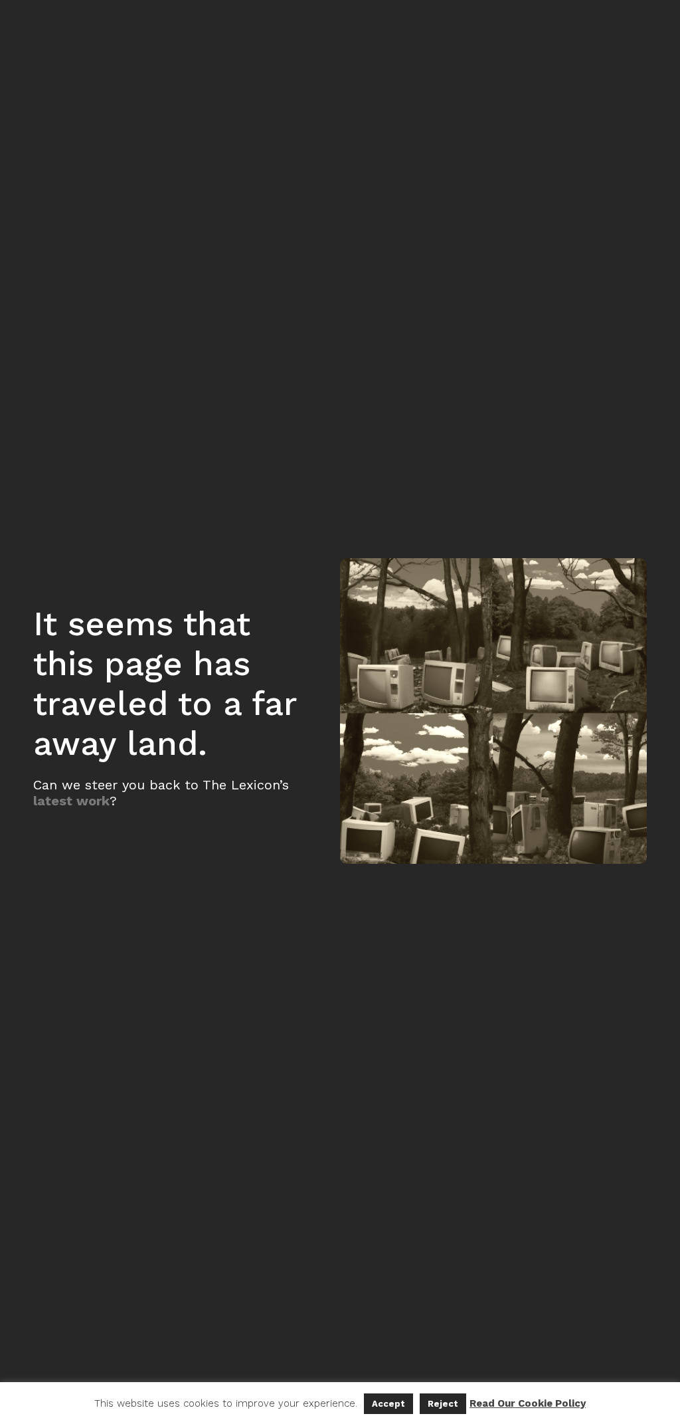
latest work (71, 801)
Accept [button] (388, 1404)
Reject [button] (443, 1404)
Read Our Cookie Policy (527, 1403)
